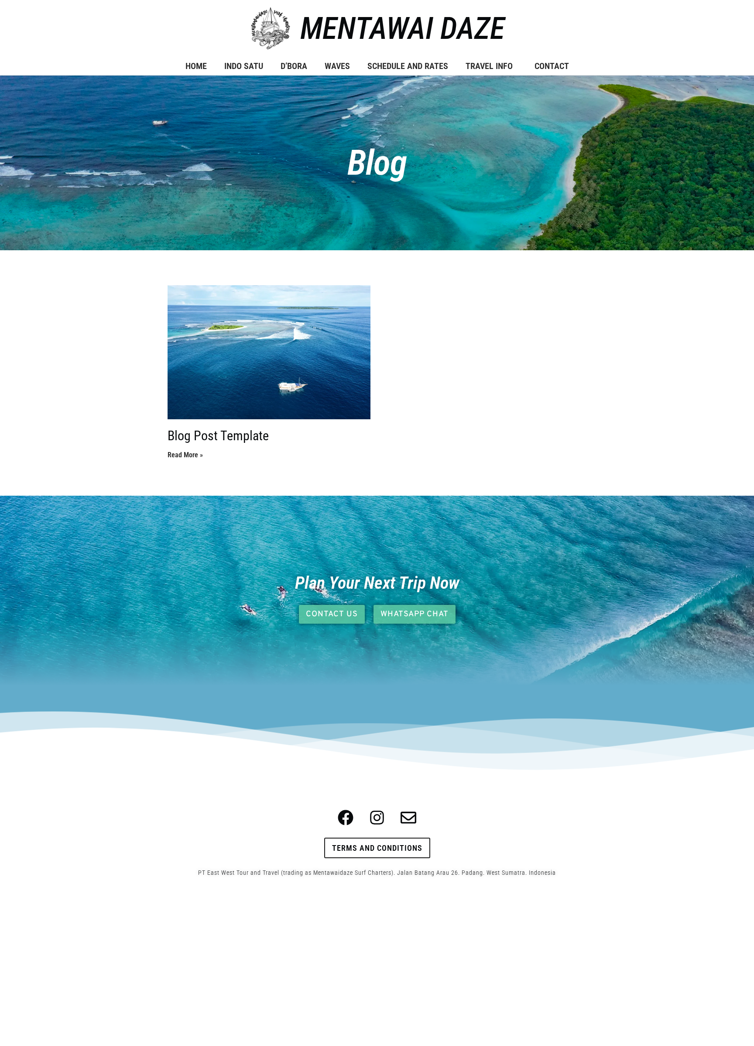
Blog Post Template (218, 435)
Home (196, 66)
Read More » (185, 455)
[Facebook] (345, 817)
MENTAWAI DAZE (402, 28)
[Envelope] (408, 817)
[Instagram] (377, 817)
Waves (337, 66)
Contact (552, 66)
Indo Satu (243, 66)
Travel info (489, 66)
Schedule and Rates (407, 66)
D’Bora (294, 66)
